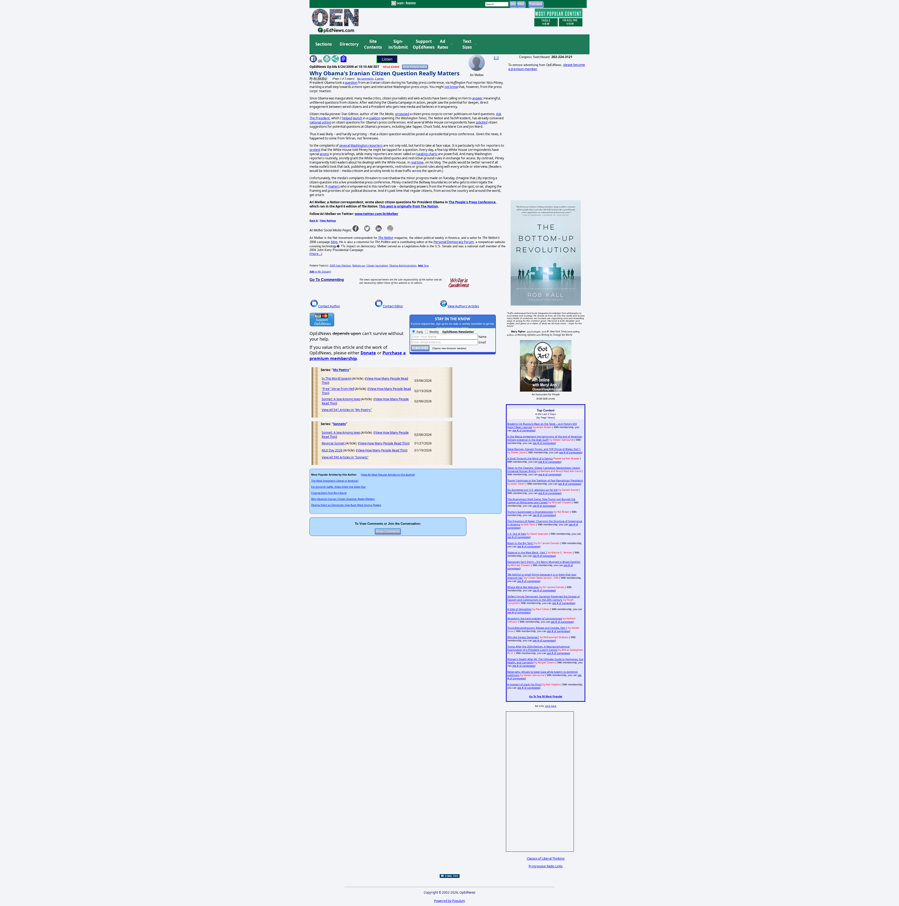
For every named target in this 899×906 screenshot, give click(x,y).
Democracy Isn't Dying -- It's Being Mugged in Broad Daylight (543, 562)
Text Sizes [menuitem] (467, 44)
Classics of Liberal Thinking (545, 858)
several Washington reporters (361, 145)
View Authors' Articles (463, 306)
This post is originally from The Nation (408, 206)
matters (334, 186)
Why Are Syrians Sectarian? (523, 637)
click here (550, 706)
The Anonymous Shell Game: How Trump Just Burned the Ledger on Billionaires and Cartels (541, 501)
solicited (481, 122)
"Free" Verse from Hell (338, 389)
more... (315, 254)
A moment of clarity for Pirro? (524, 684)
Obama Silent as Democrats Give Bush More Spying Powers (346, 505)
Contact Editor (393, 306)
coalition (374, 118)
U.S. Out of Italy (516, 533)
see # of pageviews (523, 430)
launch (357, 118)
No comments (365, 78)
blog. (334, 242)
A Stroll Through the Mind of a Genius (530, 458)
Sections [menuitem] (323, 44)
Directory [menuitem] (349, 44)
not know (451, 87)
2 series (379, 78)
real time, (417, 162)
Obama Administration (402, 265)
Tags (423, 265)
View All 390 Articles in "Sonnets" (345, 457)
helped (347, 118)
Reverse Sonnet (333, 443)
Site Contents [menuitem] (373, 44)
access (324, 154)
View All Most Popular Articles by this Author (388, 474)
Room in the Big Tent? (520, 543)
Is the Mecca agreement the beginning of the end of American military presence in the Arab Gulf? (544, 438)
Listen (387, 59)
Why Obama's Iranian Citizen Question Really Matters (384, 73)
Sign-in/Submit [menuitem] (397, 44)
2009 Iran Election (340, 265)
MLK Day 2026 (332, 450)
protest (314, 150)
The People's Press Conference (472, 202)
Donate (368, 353)
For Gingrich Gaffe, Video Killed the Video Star (338, 486)
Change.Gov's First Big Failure (328, 493)
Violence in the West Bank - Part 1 (527, 552)
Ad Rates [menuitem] (442, 44)
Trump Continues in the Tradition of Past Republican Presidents (545, 480)
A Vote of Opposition (519, 609)
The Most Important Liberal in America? (334, 480)
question (351, 82)
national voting (320, 122)
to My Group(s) (320, 271)
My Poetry (341, 370)
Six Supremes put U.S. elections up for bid (532, 489)
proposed (402, 114)
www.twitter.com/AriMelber (376, 214)
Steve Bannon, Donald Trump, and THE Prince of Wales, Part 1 (544, 449)
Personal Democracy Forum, (454, 242)
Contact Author (329, 306)
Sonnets (339, 424)
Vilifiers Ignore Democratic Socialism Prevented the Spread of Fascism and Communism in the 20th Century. (543, 598)
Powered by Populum (449, 901)
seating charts (427, 154)
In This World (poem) (336, 378)
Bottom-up (358, 265)
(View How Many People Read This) (384, 443)
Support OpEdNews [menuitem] (422, 44)
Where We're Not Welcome (523, 587)
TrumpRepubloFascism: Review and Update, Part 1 (537, 627)
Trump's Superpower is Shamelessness (530, 511)
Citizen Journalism (377, 265)
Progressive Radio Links (546, 866)
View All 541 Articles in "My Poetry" (347, 410)
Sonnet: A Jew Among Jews (341, 399)
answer (477, 98)
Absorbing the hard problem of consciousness (534, 618)
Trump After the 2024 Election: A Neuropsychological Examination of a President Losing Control (538, 648)
